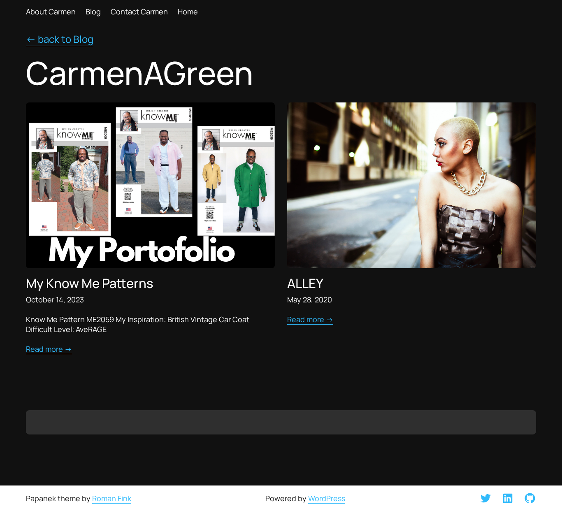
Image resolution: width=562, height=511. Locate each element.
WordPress (326, 498)
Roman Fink (111, 498)
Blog (93, 11)
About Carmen (51, 11)
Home (188, 11)
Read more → (49, 349)
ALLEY (305, 283)
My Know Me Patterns (89, 283)
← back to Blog (59, 39)
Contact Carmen (139, 11)
